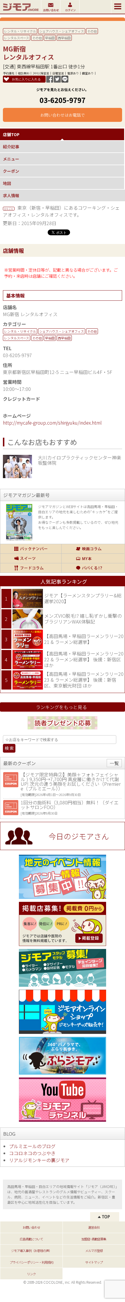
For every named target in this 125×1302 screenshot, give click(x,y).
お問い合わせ (31, 1227)
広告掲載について (31, 1239)
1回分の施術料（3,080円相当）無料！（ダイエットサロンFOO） (70, 805)
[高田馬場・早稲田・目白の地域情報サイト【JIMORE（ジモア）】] (20, 11)
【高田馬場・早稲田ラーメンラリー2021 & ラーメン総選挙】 (84, 639)
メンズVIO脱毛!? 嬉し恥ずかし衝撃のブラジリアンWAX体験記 (83, 618)
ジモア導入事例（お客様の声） (31, 1250)
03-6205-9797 (62, 100)
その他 (92, 31)
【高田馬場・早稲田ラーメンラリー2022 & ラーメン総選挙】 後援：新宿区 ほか (84, 659)
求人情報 (11, 195)
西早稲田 (64, 37)
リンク (31, 1273)
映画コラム (93, 548)
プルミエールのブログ (32, 1146)
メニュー (11, 159)
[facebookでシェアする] (49, 80)
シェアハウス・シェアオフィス (61, 31)
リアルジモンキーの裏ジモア (39, 1160)
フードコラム (30, 568)
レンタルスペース (16, 37)
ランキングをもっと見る (61, 706)
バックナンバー (30, 548)
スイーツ (30, 558)
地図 (7, 183)
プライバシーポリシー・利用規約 (31, 1262)
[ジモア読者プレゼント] (62, 730)
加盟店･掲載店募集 (93, 1239)
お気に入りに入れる (26, 79)
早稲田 (50, 37)
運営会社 (94, 1227)
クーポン (11, 171)
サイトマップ (94, 1262)
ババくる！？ (93, 568)
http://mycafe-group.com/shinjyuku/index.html (52, 422)
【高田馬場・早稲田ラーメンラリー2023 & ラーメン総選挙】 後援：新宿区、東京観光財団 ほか (84, 679)
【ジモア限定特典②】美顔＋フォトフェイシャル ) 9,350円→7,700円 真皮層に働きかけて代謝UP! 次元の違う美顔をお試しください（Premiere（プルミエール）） (71, 781)
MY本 (93, 558)
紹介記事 (11, 146)
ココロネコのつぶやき (32, 1153)
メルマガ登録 (94, 1250)
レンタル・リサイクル (20, 31)
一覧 (114, 763)
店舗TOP (11, 134)
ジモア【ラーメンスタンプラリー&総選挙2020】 (83, 598)
